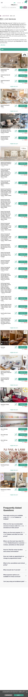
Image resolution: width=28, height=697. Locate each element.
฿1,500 (22, 431)
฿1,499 (25, 322)
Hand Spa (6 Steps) (5, 464)
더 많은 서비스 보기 (14, 86)
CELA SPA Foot (4, 440)
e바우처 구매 (22, 69)
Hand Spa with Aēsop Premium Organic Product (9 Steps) (5, 138)
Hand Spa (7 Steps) (5, 404)
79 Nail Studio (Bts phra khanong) (10, 366)
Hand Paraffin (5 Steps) (6, 313)
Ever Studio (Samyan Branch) (9, 399)
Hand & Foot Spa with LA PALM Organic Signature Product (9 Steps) (6, 163)
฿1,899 (25, 278)
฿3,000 (22, 300)
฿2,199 (22, 289)
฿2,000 (22, 374)
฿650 (23, 133)
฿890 (23, 184)
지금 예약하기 (23, 429)
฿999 (26, 308)
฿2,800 (22, 194)
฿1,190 (25, 256)
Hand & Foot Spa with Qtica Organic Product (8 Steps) (6, 372)
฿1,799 (25, 217)
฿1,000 (23, 270)
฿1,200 (22, 256)
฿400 (25, 349)
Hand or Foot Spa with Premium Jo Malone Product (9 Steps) (5, 268)
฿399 (26, 72)
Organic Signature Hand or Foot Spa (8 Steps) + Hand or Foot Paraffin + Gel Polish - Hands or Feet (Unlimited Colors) (6, 321)
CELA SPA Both (4, 429)
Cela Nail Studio (5, 423)
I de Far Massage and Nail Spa (9, 341)
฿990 (25, 270)
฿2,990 (25, 205)
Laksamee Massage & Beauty (9, 100)
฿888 (26, 107)
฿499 (26, 315)
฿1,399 (25, 165)
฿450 (25, 436)
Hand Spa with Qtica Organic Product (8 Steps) (5, 379)
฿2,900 (22, 278)
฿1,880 (22, 263)
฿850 (23, 139)
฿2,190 (25, 194)
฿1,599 (25, 239)
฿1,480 (22, 165)
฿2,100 (25, 248)
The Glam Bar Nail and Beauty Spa (11, 125)
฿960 (25, 491)
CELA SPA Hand (4, 434)
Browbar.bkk (4, 484)
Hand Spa (3, 347)
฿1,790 (22, 239)
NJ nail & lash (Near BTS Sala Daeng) (11, 459)
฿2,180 (22, 248)
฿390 (25, 466)
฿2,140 (22, 322)
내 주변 (25, 7)
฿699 (26, 406)
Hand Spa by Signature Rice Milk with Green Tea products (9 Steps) (6, 131)
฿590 (23, 77)
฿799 (26, 184)
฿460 (25, 139)
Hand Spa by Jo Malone (6, 489)
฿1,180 (23, 72)
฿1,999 (23, 107)
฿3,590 (21, 205)
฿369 (26, 133)
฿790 (26, 381)
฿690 (23, 436)
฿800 (23, 349)
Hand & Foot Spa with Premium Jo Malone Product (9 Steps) (5, 262)
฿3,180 (22, 228)
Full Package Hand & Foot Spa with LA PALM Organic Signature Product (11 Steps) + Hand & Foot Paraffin (6, 277)
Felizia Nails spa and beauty (9, 157)
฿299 (26, 77)
